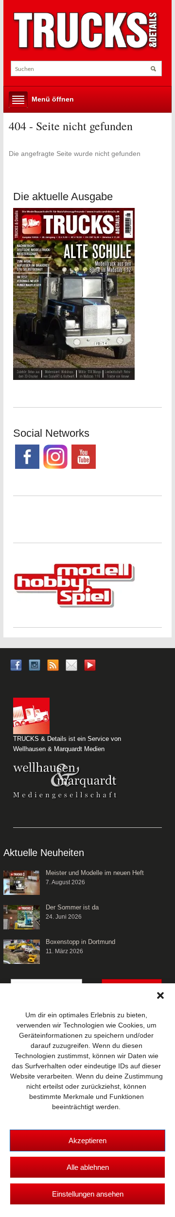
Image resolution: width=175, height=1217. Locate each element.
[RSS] (53, 664)
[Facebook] (16, 664)
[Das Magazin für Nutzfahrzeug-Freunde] (86, 31)
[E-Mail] (71, 664)
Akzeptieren (87, 1140)
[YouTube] (90, 668)
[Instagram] (34, 664)
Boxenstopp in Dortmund (80, 941)
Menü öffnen (53, 99)
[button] (160, 995)
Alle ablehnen (88, 1167)
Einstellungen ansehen (87, 1194)
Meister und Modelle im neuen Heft (95, 872)
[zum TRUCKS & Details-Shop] (74, 293)
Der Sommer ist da (72, 907)
